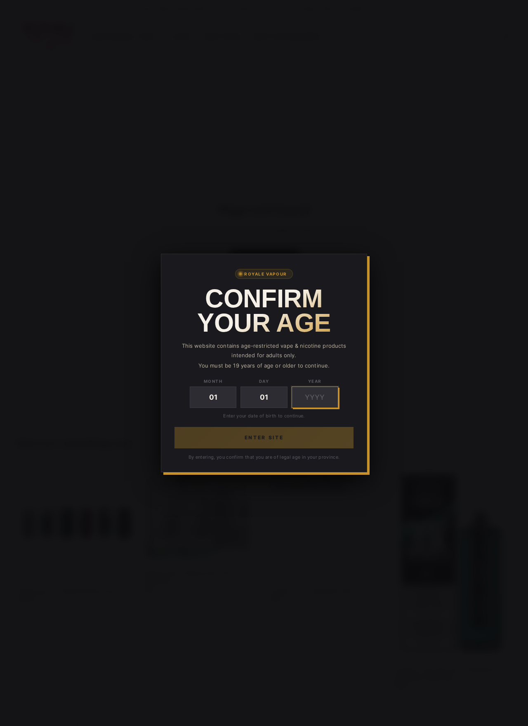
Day (264, 381)
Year (315, 381)
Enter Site (264, 437)
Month (213, 381)
